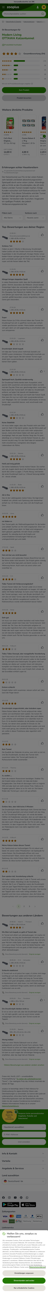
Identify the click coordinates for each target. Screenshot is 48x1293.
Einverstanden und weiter (24, 1280)
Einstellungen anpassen (24, 1273)
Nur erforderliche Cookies (24, 1288)
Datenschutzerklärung (37, 1267)
